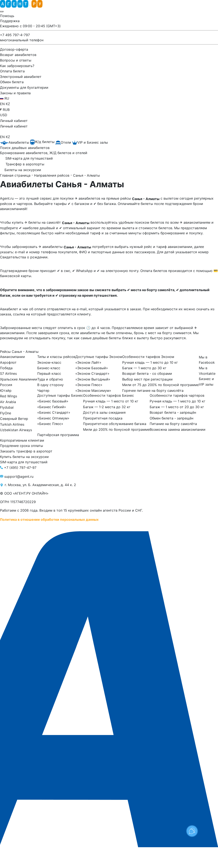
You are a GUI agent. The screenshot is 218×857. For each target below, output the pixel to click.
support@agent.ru (18, 476)
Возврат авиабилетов (18, 55)
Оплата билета (12, 71)
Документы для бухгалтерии (24, 87)
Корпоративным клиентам (22, 440)
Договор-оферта (14, 49)
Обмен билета (12, 82)
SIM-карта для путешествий (23, 462)
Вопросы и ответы (15, 60)
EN (3, 104)
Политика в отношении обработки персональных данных (49, 519)
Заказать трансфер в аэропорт (26, 451)
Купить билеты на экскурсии (24, 456)
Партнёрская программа (58, 435)
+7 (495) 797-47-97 (20, 467)
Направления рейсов (52, 175)
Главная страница (16, 175)
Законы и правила (15, 93)
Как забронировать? (17, 65)
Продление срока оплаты (21, 446)
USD (3, 115)
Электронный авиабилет (21, 76)
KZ (8, 104)
